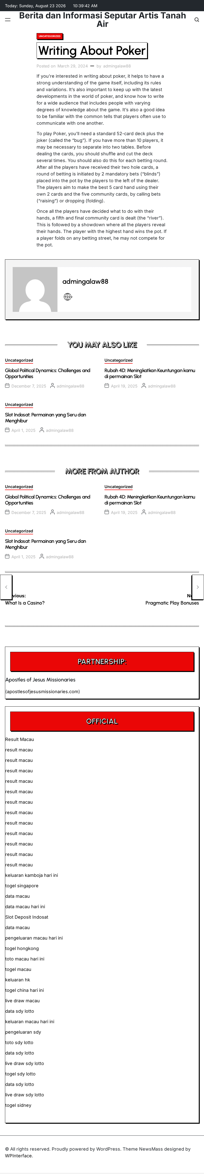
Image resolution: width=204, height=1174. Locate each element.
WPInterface (18, 1155)
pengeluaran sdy (23, 1032)
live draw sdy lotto (24, 1094)
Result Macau (19, 739)
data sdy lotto (19, 1084)
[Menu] (7, 20)
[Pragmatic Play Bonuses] (198, 587)
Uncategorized (49, 36)
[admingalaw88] (35, 289)
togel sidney (18, 1105)
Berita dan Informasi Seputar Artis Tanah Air (102, 19)
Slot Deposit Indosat (26, 917)
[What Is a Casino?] (6, 587)
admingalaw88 (117, 65)
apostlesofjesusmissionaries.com (42, 691)
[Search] (197, 20)
